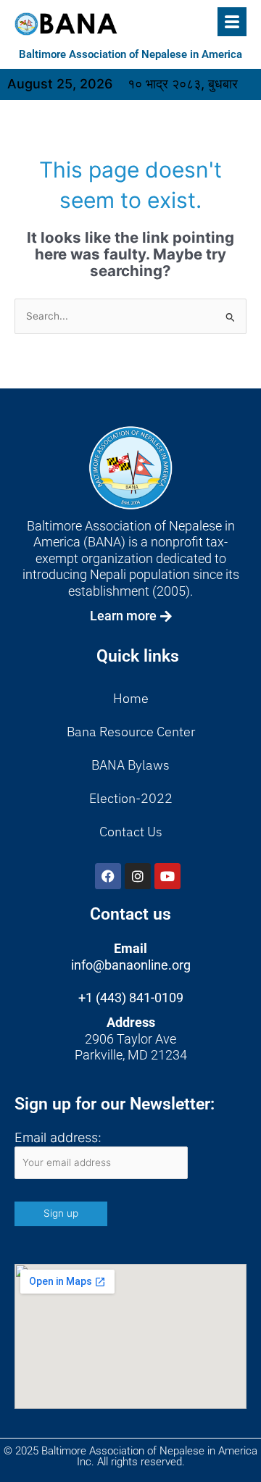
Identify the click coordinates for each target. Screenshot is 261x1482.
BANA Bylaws (130, 765)
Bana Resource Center (131, 731)
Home (131, 698)
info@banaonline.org (131, 965)
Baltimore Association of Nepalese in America (130, 54)
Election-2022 (131, 798)
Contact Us (130, 831)
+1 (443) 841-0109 (130, 997)
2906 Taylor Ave (130, 1038)
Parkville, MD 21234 (131, 1054)
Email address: (58, 1137)
